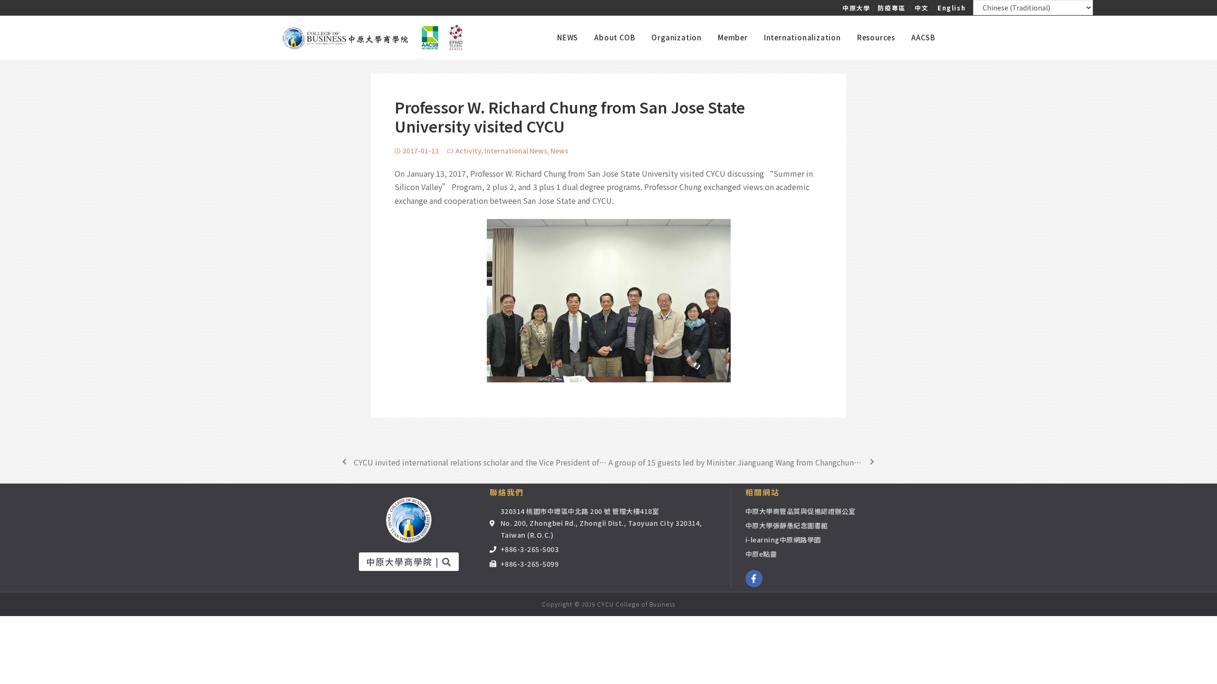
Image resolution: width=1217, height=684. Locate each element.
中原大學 (856, 7)
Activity (468, 150)
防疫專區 (891, 7)
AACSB (923, 37)
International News (515, 150)
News (559, 150)
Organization (676, 37)
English (951, 7)
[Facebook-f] (754, 578)
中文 (921, 7)
